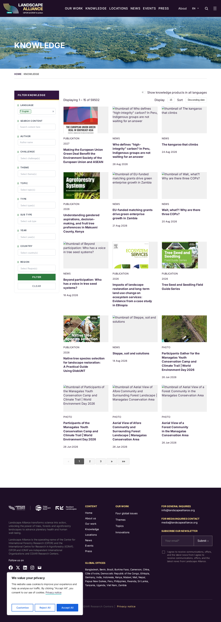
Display (160, 100)
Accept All (67, 607)
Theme (24, 167)
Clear (36, 286)
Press (88, 551)
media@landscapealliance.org (179, 522)
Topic (24, 183)
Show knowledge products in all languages (177, 92)
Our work (90, 523)
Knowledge (92, 529)
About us (90, 518)
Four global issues (126, 513)
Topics (119, 526)
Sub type (26, 214)
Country (26, 246)
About (182, 8)
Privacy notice (53, 592)
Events (89, 545)
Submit (202, 540)
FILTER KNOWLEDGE (32, 95)
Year (23, 230)
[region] (45, 593)
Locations (91, 534)
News (88, 540)
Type (23, 198)
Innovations (122, 532)
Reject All (45, 607)
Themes (120, 519)
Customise (22, 607)
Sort (180, 100)
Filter (36, 277)
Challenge (27, 151)
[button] (36, 95)
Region (25, 262)
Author (25, 136)
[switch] (144, 92)
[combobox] (37, 111)
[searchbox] (34, 111)
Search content (31, 120)
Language (27, 105)
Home (88, 512)
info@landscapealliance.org (178, 510)
